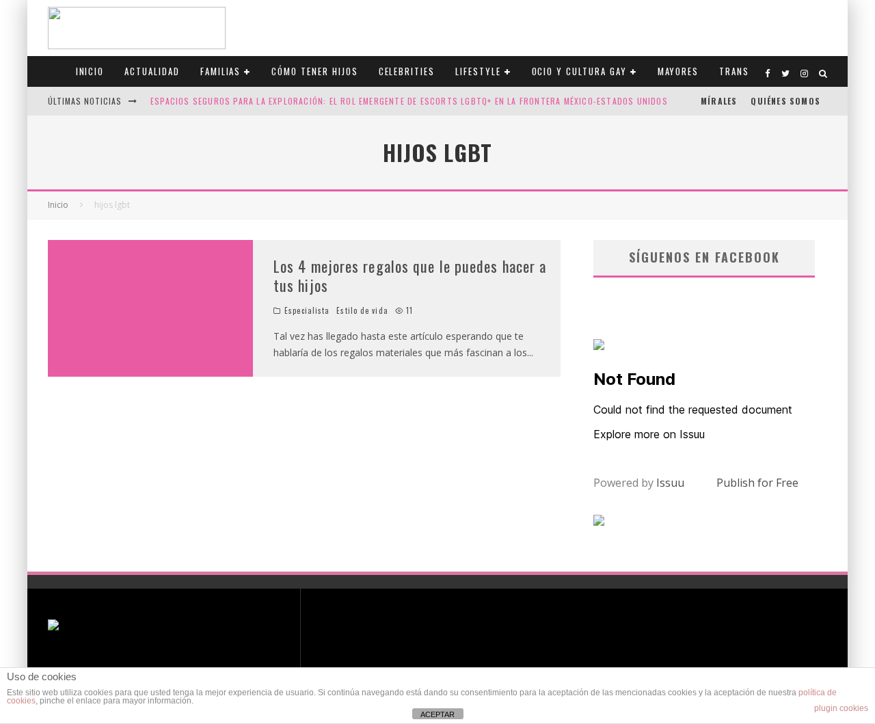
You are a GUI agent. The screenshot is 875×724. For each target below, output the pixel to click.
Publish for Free (757, 482)
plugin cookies (841, 708)
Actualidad (152, 71)
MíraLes (719, 101)
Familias (220, 71)
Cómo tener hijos (314, 71)
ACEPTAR (437, 714)
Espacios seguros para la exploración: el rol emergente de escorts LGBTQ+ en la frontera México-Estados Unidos (409, 101)
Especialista (306, 310)
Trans (734, 71)
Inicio (90, 71)
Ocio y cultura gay (579, 71)
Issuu (670, 482)
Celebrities (407, 71)
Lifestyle (478, 71)
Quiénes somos (785, 101)
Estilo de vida (362, 310)
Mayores (678, 71)
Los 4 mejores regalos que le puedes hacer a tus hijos (409, 276)
